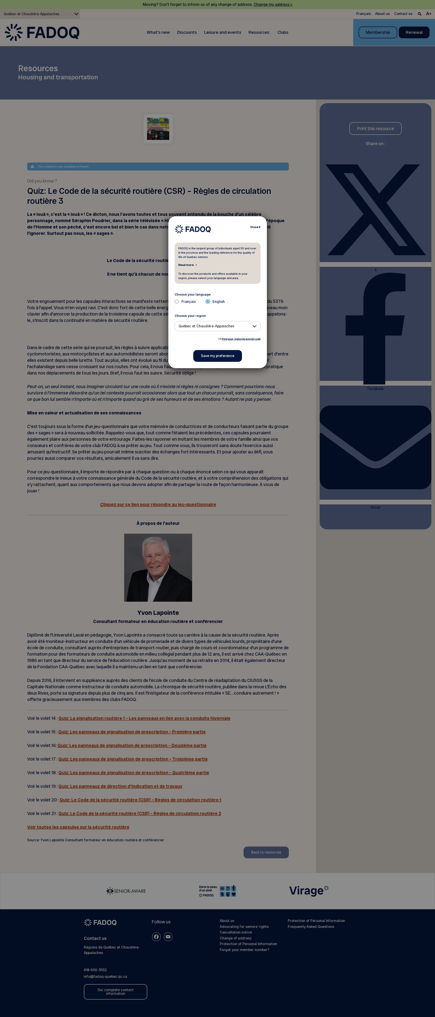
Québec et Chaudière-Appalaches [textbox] (206, 326)
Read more (186, 265)
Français (188, 301)
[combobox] (218, 326)
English (219, 301)
